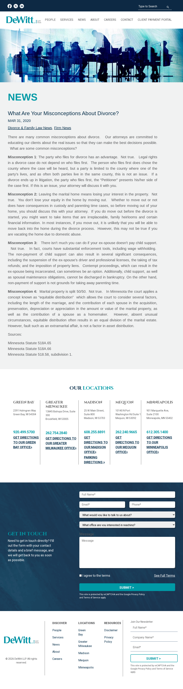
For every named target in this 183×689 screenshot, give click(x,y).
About (94, 19)
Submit (152, 658)
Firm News (62, 128)
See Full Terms (164, 575)
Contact (127, 19)
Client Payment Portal (155, 19)
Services (66, 19)
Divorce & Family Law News (30, 128)
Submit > (126, 587)
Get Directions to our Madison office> (96, 445)
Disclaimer (111, 630)
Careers (110, 19)
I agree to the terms (96, 575)
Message (86, 534)
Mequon (83, 660)
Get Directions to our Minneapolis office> (159, 445)
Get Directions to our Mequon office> (127, 445)
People (50, 19)
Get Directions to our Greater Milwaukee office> (61, 443)
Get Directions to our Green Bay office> (26, 442)
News (82, 19)
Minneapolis (86, 667)
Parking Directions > (94, 459)
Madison (83, 653)
